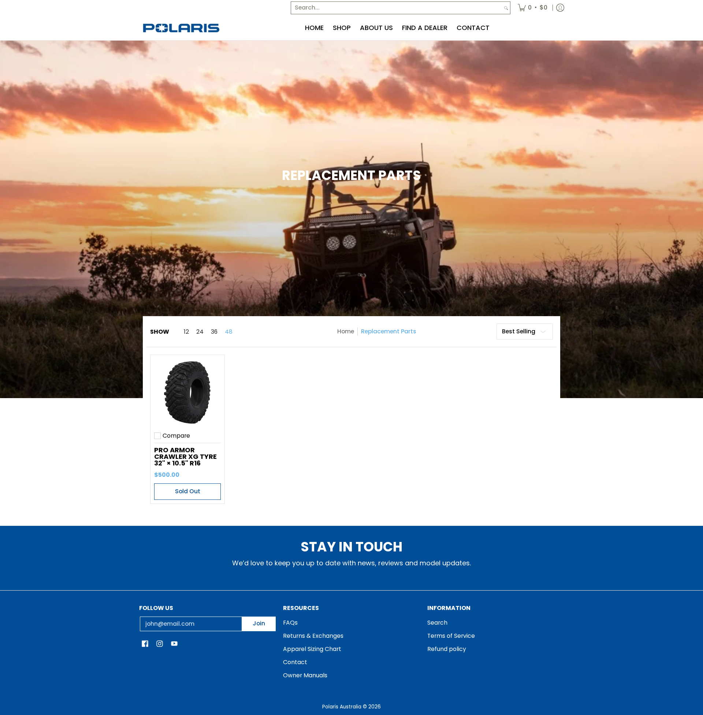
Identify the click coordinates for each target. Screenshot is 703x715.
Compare (176, 436)
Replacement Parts (388, 331)
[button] (145, 644)
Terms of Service (451, 636)
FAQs (290, 622)
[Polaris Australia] (181, 28)
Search (437, 622)
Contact (295, 662)
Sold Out (187, 491)
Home (345, 331)
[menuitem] (532, 8)
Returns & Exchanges (313, 636)
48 (229, 332)
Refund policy (446, 649)
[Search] (506, 8)
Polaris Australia (341, 706)
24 (200, 332)
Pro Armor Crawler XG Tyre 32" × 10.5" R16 (185, 456)
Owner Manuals (305, 675)
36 (214, 332)
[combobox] (396, 8)
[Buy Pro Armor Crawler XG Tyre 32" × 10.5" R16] (187, 392)
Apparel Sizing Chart (312, 649)
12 (186, 332)
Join (259, 623)
